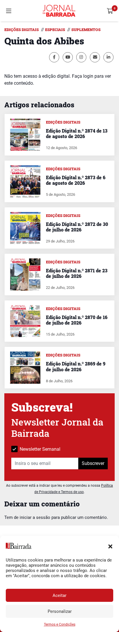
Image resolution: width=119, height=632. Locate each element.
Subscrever (93, 463)
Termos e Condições (59, 624)
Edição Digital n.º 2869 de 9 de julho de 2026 (75, 366)
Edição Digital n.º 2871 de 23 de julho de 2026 (76, 273)
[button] (110, 546)
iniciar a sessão (35, 517)
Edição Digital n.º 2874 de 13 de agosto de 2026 (76, 133)
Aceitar (59, 595)
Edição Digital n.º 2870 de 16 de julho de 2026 (76, 320)
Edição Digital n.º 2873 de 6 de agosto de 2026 (75, 180)
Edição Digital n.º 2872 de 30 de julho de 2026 (77, 227)
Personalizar (60, 611)
